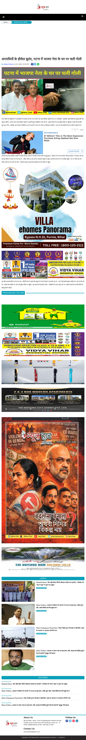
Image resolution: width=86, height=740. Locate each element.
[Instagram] (73, 721)
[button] (3, 17)
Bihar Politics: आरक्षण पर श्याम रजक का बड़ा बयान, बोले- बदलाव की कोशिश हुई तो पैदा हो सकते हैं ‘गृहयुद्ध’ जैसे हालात (35, 705)
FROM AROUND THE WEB (13, 293)
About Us (28, 717)
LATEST (43, 578)
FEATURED (43, 678)
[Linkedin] (77, 721)
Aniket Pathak (8, 64)
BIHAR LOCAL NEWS (21, 22)
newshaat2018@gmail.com (32, 732)
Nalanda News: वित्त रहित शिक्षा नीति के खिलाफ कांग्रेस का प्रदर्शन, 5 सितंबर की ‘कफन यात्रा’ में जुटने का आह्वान (34, 684)
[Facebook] (67, 721)
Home (5, 22)
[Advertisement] (43, 40)
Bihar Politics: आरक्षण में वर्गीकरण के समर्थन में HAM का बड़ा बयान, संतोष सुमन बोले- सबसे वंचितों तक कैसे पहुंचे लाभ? (36, 691)
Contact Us (29, 729)
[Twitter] (70, 721)
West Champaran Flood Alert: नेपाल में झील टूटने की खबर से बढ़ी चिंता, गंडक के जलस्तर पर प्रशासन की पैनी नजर (36, 698)
